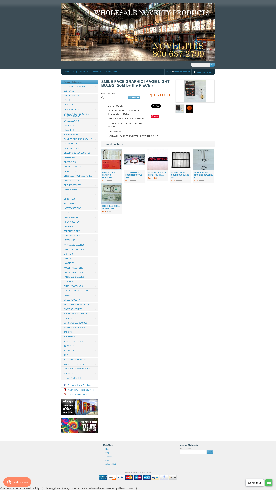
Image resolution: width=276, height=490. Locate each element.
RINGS (67, 295)
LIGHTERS (68, 254)
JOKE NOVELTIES (72, 231)
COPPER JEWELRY (73, 167)
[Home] (138, 59)
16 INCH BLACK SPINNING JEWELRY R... (203, 175)
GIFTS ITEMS (70, 199)
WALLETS (68, 373)
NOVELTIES (69, 263)
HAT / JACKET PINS (72, 208)
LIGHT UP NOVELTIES (74, 249)
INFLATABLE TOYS (72, 222)
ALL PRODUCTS (71, 96)
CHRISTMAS (69, 157)
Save (156, 116)
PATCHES (68, 282)
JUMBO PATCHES (72, 236)
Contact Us (96, 72)
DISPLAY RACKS (71, 180)
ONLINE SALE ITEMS (73, 272)
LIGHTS (67, 259)
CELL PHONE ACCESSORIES (77, 153)
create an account (182, 72)
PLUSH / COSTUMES (73, 286)
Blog (75, 72)
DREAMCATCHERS (72, 185)
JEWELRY (68, 226)
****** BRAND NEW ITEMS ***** (78, 86)
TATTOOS (68, 332)
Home (66, 72)
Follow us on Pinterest (77, 394)
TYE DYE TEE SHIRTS (74, 364)
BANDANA (68, 105)
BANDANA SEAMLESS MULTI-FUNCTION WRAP (77, 115)
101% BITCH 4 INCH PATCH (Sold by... (157, 173)
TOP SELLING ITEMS (73, 341)
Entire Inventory (70, 190)
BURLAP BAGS (70, 144)
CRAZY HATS (70, 171)
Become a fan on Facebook (80, 385)
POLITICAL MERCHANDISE (76, 291)
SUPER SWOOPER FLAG (75, 328)
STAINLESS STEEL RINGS (75, 314)
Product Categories (73, 82)
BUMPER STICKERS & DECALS (78, 139)
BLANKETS (69, 130)
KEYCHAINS (69, 240)
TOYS (66, 355)
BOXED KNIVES (71, 134)
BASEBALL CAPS (72, 121)
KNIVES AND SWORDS (74, 245)
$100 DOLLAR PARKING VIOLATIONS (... (109, 175)
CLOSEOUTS (70, 162)
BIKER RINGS (70, 125)
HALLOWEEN (70, 203)
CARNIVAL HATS (71, 148)
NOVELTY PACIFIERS (73, 268)
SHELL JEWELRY (72, 300)
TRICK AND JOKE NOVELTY (76, 360)
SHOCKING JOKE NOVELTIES (77, 305)
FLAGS (67, 194)
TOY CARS (69, 346)
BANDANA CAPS (71, 109)
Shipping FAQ (111, 72)
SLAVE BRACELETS (73, 309)
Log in (169, 72)
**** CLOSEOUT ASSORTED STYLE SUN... (133, 175)
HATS (66, 213)
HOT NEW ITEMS (71, 217)
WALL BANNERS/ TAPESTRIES (78, 369)
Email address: (186, 449)
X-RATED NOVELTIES (73, 378)
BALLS (67, 100)
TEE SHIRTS (69, 337)
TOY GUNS (69, 350)
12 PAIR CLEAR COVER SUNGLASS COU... (180, 175)
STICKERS (68, 318)
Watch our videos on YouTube (81, 390)
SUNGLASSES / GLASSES (75, 323)
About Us (84, 72)
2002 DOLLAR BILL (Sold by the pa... (111, 207)
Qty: (103, 97)
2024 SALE (69, 91)
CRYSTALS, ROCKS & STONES (78, 176)
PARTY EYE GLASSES (74, 277)
